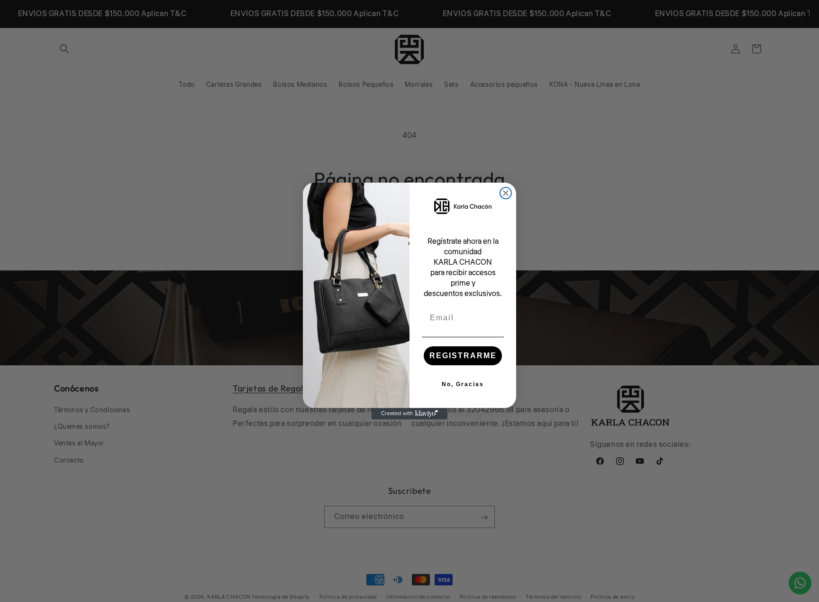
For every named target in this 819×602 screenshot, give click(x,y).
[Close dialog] (505, 193)
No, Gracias (463, 384)
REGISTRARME (463, 356)
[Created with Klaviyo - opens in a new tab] (409, 413)
